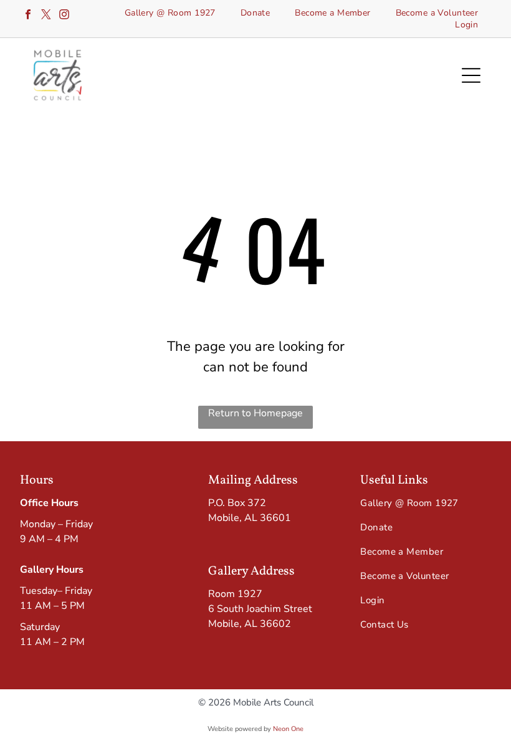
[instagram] (64, 16)
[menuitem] (170, 13)
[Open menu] (471, 75)
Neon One (288, 729)
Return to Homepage (255, 413)
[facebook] (28, 16)
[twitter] (46, 16)
